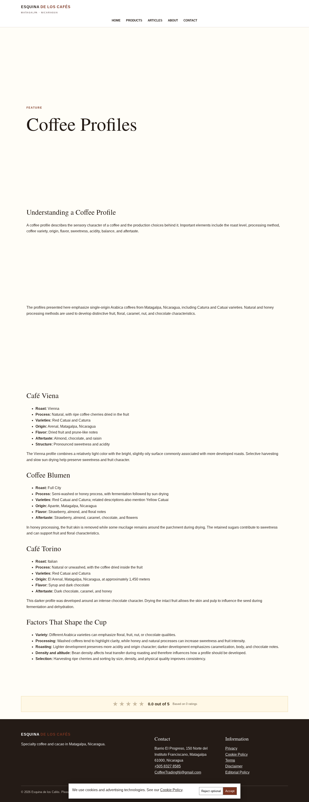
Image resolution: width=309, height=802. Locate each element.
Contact (190, 20)
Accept (230, 791)
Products (134, 20)
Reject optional (211, 791)
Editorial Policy (237, 772)
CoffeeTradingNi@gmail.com (177, 772)
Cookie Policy (236, 754)
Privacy (231, 748)
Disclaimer (233, 766)
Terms (230, 760)
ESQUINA (46, 9)
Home (116, 20)
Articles (155, 20)
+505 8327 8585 (167, 766)
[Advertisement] (135, 59)
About (173, 20)
